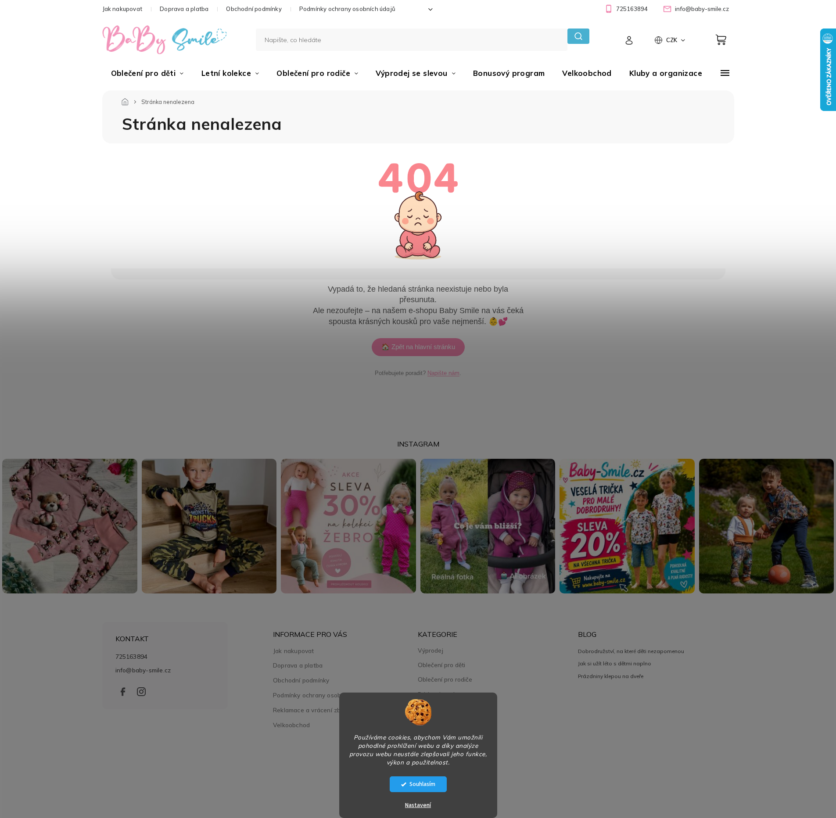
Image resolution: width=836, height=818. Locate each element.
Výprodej (430, 650)
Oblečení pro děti (441, 664)
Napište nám (443, 373)
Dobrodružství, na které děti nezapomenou (631, 651)
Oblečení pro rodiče (445, 679)
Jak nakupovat (122, 8)
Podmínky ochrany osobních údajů (347, 8)
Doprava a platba (184, 8)
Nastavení (418, 805)
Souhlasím (422, 784)
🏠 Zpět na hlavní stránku (418, 346)
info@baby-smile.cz (143, 670)
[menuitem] (147, 73)
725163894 (131, 656)
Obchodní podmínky (253, 8)
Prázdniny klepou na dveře (610, 676)
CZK (672, 39)
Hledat (578, 36)
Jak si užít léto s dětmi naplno (614, 663)
